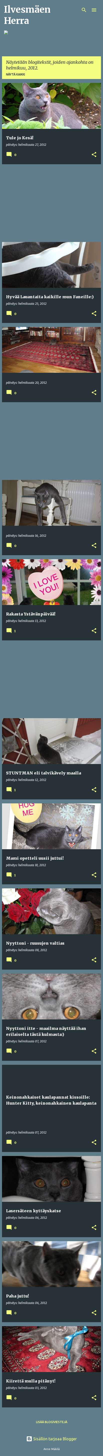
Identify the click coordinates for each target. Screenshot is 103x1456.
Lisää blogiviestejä (51, 1422)
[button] (94, 155)
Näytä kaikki (15, 74)
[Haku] (84, 10)
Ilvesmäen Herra (27, 15)
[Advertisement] (51, 203)
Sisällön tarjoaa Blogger (54, 1439)
